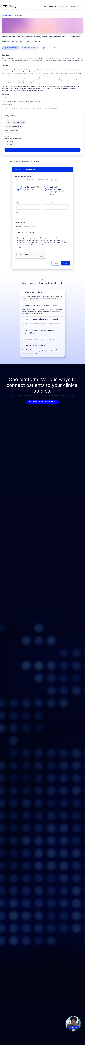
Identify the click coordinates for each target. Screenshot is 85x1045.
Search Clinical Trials (8, 15)
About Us (63, 6)
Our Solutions (49, 6)
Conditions (7, 119)
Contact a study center (42, 150)
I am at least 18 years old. (25, 232)
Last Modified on (9, 142)
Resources (75, 6)
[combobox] (18, 227)
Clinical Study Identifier (11, 131)
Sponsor (7, 136)
